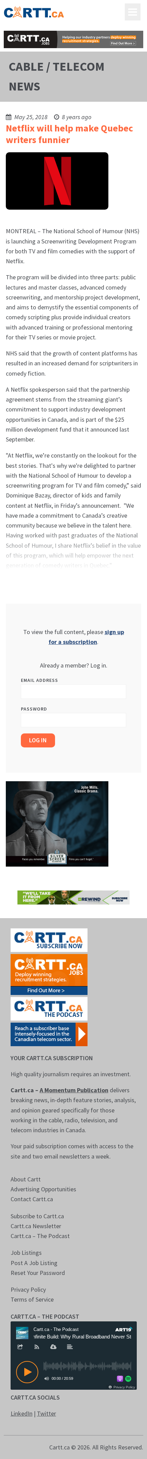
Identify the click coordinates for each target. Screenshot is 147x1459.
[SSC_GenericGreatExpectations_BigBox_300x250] (57, 823)
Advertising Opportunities (43, 1189)
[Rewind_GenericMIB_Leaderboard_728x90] (73, 897)
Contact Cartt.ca (32, 1199)
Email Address (39, 680)
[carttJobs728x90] (74, 39)
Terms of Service (32, 1299)
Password (34, 709)
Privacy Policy (28, 1289)
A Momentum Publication (74, 1090)
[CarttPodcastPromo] (49, 1008)
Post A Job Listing (34, 1263)
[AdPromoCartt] (49, 1033)
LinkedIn (21, 1413)
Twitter (46, 1413)
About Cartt (26, 1179)
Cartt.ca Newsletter (36, 1226)
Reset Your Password (38, 1273)
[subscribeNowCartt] (49, 939)
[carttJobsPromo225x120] (49, 974)
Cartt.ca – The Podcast (40, 1236)
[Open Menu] (133, 11)
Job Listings (26, 1253)
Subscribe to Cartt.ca (37, 1216)
